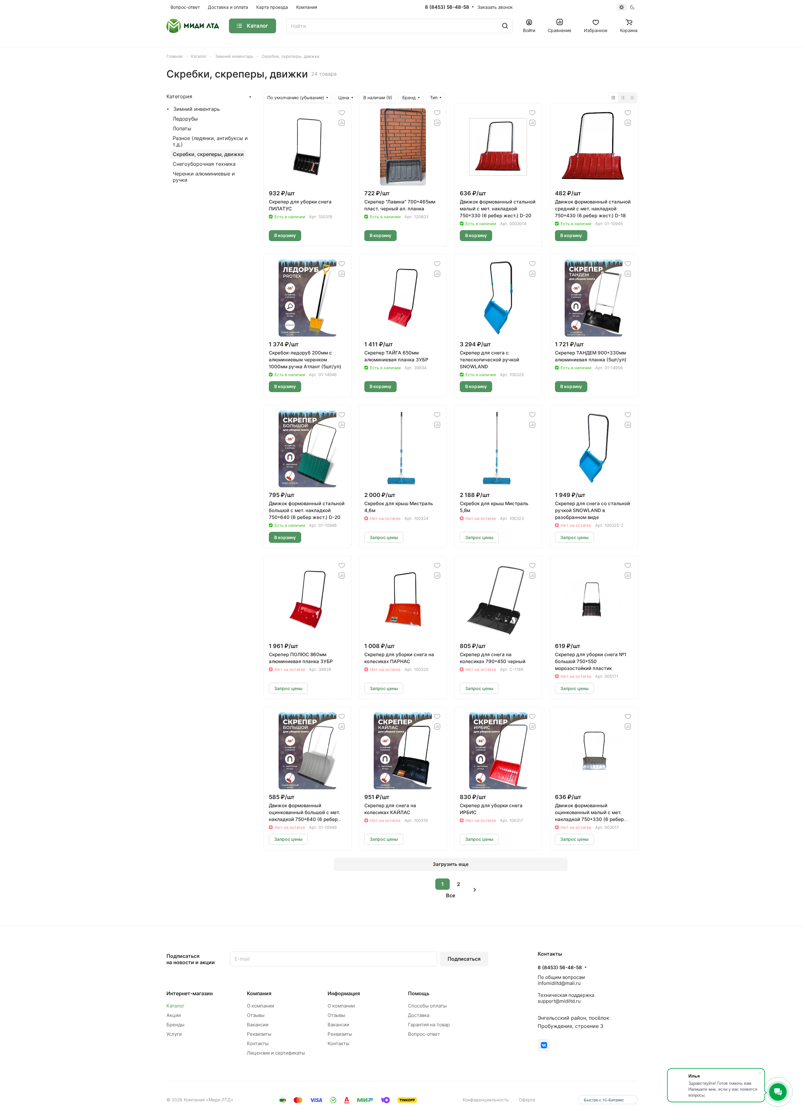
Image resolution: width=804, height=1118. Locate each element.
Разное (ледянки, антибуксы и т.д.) (210, 141)
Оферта (527, 1099)
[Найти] (505, 26)
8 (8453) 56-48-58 (447, 7)
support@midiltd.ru (559, 1001)
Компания (259, 993)
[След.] (474, 889)
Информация (344, 993)
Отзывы (255, 1015)
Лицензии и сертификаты (276, 1053)
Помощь (418, 993)
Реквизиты (259, 1034)
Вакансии (258, 1025)
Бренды (175, 1025)
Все (450, 895)
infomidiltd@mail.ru (559, 983)
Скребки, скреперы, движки (208, 154)
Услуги (174, 1034)
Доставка (418, 1015)
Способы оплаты (427, 1006)
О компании (260, 1006)
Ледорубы (185, 119)
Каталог (175, 1006)
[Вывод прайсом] (632, 97)
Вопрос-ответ (424, 1034)
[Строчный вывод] (622, 97)
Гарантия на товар (429, 1025)
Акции (173, 1015)
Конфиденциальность (486, 1099)
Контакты (258, 1043)
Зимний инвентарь (196, 109)
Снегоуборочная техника (204, 164)
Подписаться (464, 959)
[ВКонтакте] (544, 1045)
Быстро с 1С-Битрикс (604, 1100)
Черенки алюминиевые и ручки (204, 176)
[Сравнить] (342, 123)
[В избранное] (342, 113)
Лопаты (182, 128)
